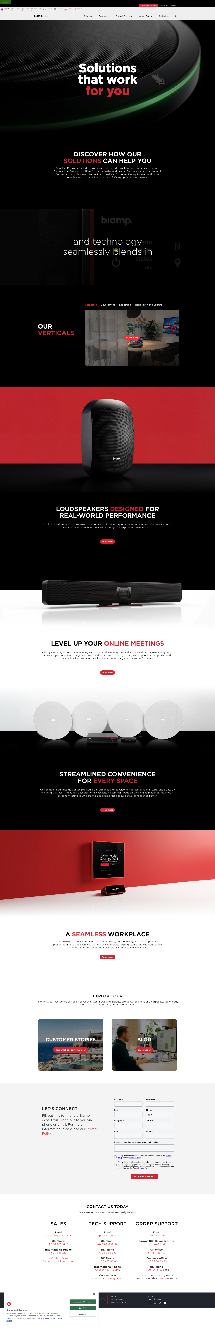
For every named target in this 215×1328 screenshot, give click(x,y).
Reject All (83, 1308)
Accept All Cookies (82, 1302)
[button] (176, 16)
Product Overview (124, 16)
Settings (5, 2)
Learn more (132, 337)
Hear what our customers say (70, 1050)
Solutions (88, 16)
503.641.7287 (116, 1299)
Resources (104, 16)
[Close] (94, 1294)
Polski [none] (70, 8)
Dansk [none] (27, 8)
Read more (107, 541)
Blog (159, 1299)
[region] (51, 1306)
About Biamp (145, 16)
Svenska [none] (17, 8)
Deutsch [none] (60, 8)
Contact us (163, 16)
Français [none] (49, 8)
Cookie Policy (49, 1318)
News (150, 1299)
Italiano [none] (79, 8)
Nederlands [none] (37, 8)
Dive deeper (144, 1050)
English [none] (7, 8)
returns (164, 1278)
